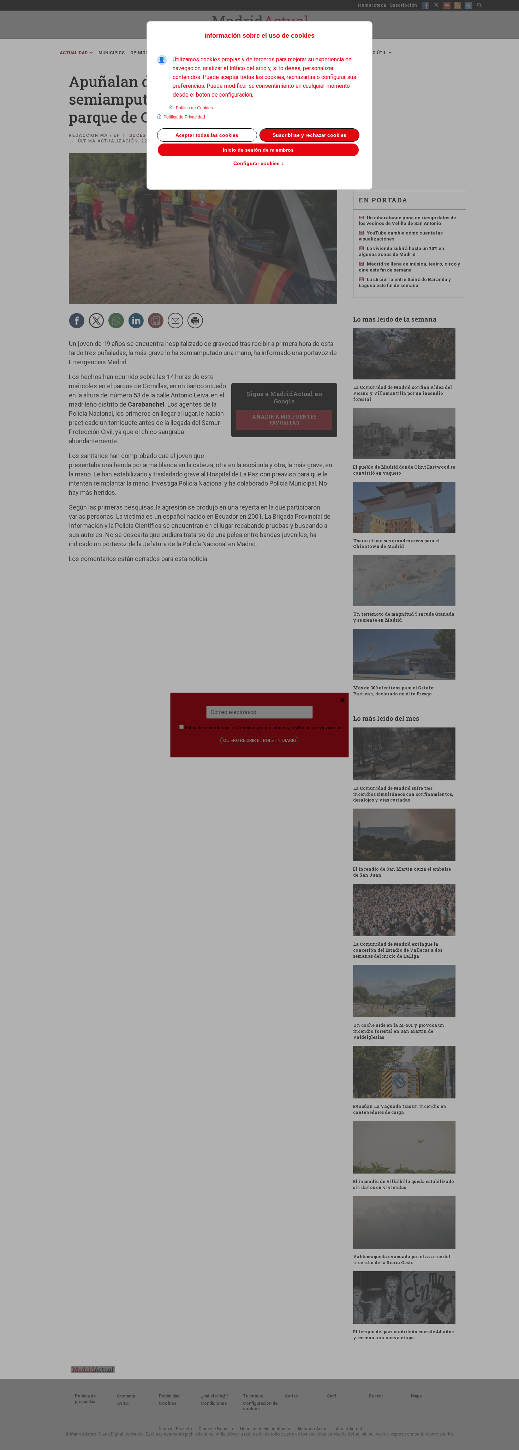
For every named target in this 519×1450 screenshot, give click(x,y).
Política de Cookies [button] (194, 107)
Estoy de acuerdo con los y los (263, 727)
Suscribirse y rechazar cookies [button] (309, 135)
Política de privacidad (320, 727)
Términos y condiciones (262, 727)
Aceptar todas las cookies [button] (206, 135)
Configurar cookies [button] (258, 163)
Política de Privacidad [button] (184, 117)
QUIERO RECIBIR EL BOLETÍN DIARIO (259, 740)
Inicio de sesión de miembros (258, 150)
